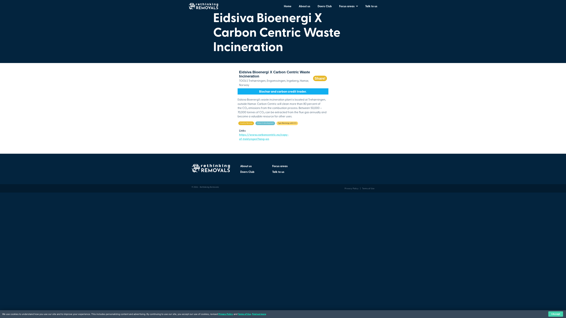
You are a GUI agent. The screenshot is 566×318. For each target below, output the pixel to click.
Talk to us (371, 6)
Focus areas (347, 6)
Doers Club (325, 6)
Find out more (259, 314)
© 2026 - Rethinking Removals (205, 187)
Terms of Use (244, 314)
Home (287, 6)
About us (304, 6)
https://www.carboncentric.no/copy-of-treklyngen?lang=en (264, 137)
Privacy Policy (225, 314)
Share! (320, 78)
